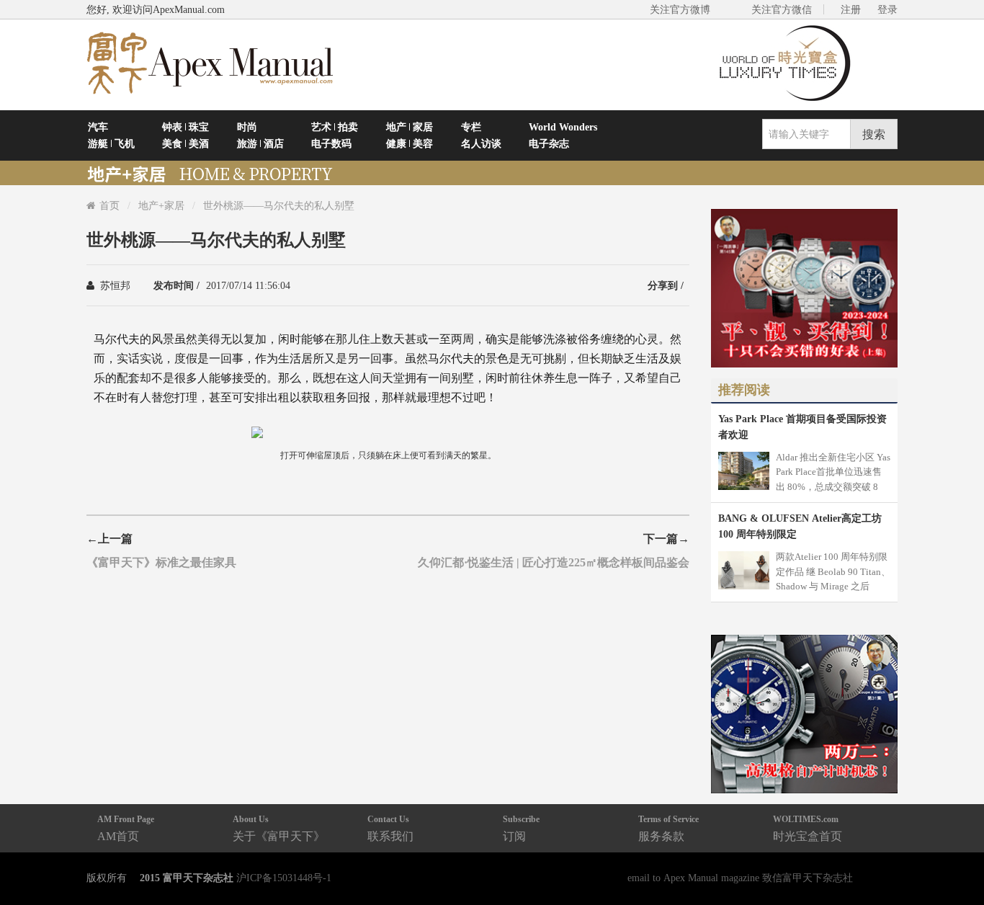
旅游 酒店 (260, 143)
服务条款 (668, 828)
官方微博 (956, 860)
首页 (109, 205)
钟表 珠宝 (185, 127)
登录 (887, 9)
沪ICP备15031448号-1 (283, 878)
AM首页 (125, 828)
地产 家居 (409, 127)
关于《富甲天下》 (279, 828)
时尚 (247, 127)
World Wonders (563, 127)
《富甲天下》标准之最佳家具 (161, 562)
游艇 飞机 (111, 143)
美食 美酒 (185, 143)
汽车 (98, 127)
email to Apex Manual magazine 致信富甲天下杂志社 (740, 878)
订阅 (521, 828)
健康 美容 (409, 143)
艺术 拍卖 (334, 127)
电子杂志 (549, 143)
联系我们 (390, 828)
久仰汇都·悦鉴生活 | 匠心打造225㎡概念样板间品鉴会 (553, 562)
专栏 (471, 127)
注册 (851, 9)
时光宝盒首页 (807, 828)
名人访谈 (481, 143)
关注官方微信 (781, 9)
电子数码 (331, 143)
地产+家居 (161, 205)
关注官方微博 (680, 9)
